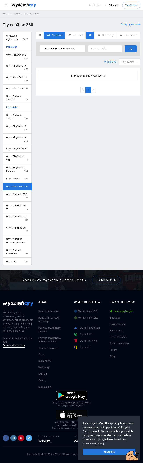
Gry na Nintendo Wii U (17, 207)
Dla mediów (44, 361)
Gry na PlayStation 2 (17, 139)
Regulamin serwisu (48, 311)
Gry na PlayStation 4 (17, 68)
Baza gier (115, 317)
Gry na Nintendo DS (17, 218)
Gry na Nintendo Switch (17, 117)
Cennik (42, 380)
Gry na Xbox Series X (17, 79)
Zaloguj (114, 5)
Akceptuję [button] (109, 451)
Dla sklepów (44, 386)
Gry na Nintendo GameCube (17, 252)
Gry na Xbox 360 (17, 186)
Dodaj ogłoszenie (130, 24)
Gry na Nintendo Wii (17, 229)
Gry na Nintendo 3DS (17, 196)
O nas (41, 354)
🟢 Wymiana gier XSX (86, 317)
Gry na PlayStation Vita (17, 158)
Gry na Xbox (17, 178)
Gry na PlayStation (90, 327)
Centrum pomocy (48, 348)
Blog (112, 356)
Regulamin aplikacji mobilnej (48, 319)
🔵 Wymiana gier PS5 (86, 311)
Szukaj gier (44, 440)
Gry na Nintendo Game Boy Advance (17, 241)
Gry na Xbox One (17, 88)
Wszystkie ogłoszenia (17, 37)
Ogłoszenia (14, 13)
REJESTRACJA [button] (104, 279)
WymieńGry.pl (61, 454)
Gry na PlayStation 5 (17, 56)
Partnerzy (43, 367)
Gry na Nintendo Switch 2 (17, 98)
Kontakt (42, 373)
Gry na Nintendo (88, 340)
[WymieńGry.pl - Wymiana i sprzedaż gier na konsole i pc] (24, 4)
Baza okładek (117, 324)
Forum (113, 350)
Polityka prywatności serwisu (49, 329)
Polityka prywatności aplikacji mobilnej (49, 340)
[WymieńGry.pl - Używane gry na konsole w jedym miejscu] (18, 305)
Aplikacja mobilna (119, 343)
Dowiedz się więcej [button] (93, 443)
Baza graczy (117, 330)
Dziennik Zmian (118, 337)
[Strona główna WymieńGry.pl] (4, 13)
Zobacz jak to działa (14, 345)
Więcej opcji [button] (110, 61)
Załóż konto (131, 5)
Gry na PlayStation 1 (17, 148)
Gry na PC (17, 261)
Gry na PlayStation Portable (17, 169)
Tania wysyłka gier (123, 311)
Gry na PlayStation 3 (17, 128)
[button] (6, 438)
